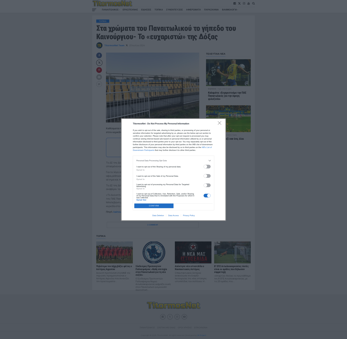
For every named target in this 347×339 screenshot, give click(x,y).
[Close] (220, 123)
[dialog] (173, 170)
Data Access (173, 215)
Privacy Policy (189, 215)
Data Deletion (158, 215)
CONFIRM (154, 206)
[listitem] (173, 160)
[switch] (207, 166)
